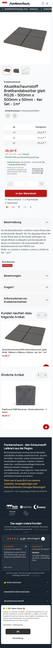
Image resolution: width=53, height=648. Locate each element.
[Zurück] (39, 315)
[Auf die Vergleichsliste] (15, 116)
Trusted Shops (35, 575)
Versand (25, 154)
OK (18, 631)
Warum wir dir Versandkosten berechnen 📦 (38, 171)
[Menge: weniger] (10, 184)
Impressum (7, 624)
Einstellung (18, 638)
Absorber (36, 233)
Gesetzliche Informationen (17, 591)
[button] (7, 70)
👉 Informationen (12, 582)
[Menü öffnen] (47, 3)
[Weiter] (45, 315)
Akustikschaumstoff (14, 601)
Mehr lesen (8, 567)
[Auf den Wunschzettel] (8, 116)
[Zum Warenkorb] (42, 3)
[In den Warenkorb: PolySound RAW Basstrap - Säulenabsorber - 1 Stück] (46, 427)
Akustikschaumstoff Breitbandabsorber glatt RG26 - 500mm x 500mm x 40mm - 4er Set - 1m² (24, 351)
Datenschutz (18, 624)
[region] (26, 557)
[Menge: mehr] (41, 184)
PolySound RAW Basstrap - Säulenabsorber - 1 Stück (24, 410)
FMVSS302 (7, 265)
